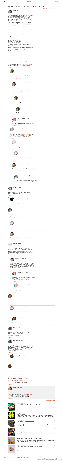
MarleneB (18, 118)
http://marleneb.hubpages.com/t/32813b (25, 136)
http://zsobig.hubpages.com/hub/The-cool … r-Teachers (18, 78)
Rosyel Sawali (19, 317)
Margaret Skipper (15, 340)
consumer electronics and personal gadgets (20, 17)
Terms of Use (18, 457)
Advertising (26, 457)
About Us (11, 457)
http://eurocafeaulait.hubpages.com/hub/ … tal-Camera (16, 376)
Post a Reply (52, 400)
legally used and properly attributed (24, 65)
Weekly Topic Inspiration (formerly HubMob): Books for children (29, 438)
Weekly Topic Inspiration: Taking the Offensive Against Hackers (29, 446)
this (25, 70)
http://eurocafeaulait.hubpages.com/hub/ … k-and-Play (16, 380)
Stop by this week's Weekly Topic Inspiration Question (18, 49)
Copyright (14, 457)
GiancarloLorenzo (17, 198)
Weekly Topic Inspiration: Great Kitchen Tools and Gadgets (28, 404)
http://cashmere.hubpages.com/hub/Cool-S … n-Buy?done (17, 217)
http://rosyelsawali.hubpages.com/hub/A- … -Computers (17, 301)
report (11, 67)
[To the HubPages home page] (4, 457)
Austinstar (18, 272)
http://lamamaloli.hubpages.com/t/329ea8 (14, 335)
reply (9, 67)
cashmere (14, 187)
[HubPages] (30, 1)
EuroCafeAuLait (17, 355)
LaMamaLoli (14, 327)
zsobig (16, 70)
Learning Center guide (11, 62)
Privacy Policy (23, 457)
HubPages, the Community (21, 403)
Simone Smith (15, 10)
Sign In (56, 1)
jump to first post (48, 400)
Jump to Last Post (45, 8)
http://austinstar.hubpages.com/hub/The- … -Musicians (20, 279)
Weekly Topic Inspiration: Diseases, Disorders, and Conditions (29, 413)
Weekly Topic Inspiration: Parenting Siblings (25, 421)
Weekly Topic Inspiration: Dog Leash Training (26, 429)
